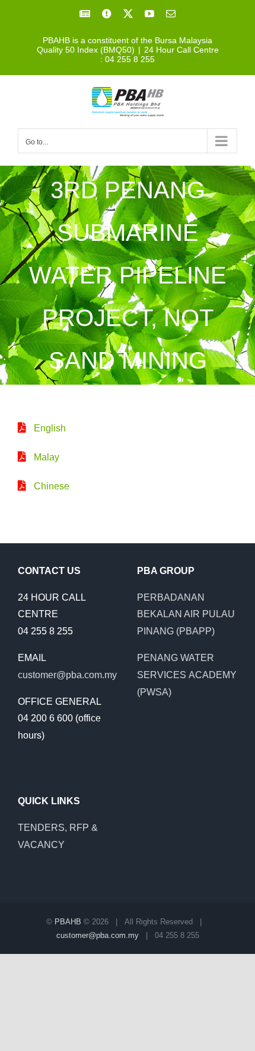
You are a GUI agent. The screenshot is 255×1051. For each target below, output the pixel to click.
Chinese (51, 486)
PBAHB (68, 921)
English (50, 428)
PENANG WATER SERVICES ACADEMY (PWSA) (187, 675)
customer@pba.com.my (67, 675)
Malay (46, 457)
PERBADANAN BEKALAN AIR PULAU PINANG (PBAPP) (186, 614)
